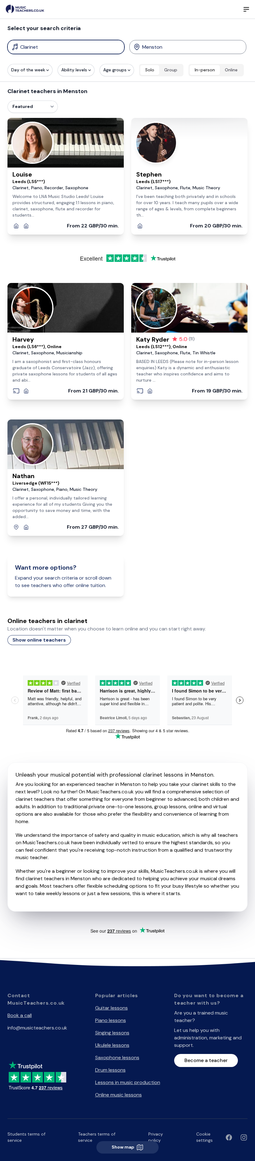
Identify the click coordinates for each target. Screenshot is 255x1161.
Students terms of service (26, 1137)
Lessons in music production (127, 1082)
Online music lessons (118, 1095)
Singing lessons (112, 1032)
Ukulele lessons (112, 1045)
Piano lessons (110, 1020)
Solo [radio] (149, 70)
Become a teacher (206, 1060)
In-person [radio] (205, 70)
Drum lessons (110, 1070)
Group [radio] (170, 70)
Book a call (19, 1015)
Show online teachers (39, 640)
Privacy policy (155, 1137)
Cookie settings (204, 1137)
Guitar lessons (111, 1008)
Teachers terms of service (96, 1137)
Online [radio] (231, 70)
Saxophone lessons (117, 1057)
